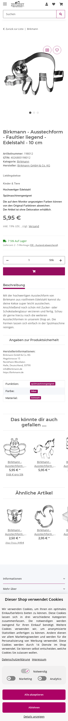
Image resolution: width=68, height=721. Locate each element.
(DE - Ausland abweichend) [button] (44, 245)
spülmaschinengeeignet (42, 383)
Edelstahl (35, 397)
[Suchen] (60, 14)
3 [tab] (38, 113)
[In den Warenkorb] (6, 41)
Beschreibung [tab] (14, 285)
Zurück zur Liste (14, 29)
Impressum (39, 659)
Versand (34, 226)
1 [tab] (30, 113)
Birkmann (23, 161)
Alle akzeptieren (34, 694)
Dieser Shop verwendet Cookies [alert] (34, 599)
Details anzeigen (34, 716)
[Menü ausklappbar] (5, 2)
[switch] (25, 671)
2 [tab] (34, 113)
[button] (46, 4)
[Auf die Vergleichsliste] (47, 50)
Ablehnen (34, 707)
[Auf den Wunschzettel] (57, 50)
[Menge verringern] (7, 260)
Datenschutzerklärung (16, 659)
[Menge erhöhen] (60, 260)
